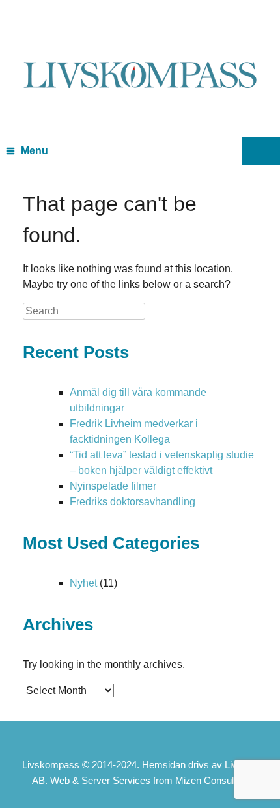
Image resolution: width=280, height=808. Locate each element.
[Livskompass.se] (140, 58)
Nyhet (83, 583)
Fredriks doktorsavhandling (132, 501)
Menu (34, 150)
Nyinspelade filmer (113, 486)
